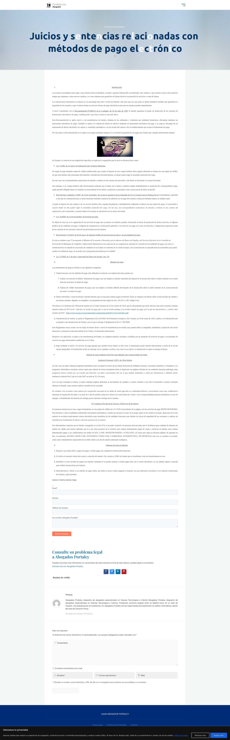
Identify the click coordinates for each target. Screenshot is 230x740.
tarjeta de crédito (62, 577)
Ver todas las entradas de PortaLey (79, 613)
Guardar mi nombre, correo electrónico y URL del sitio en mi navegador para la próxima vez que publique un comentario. (101, 682)
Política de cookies (181, 735)
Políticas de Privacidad (116, 724)
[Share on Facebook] (106, 573)
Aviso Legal (98, 724)
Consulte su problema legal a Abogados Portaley (77, 554)
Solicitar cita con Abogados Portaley (67, 566)
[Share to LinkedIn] (118, 573)
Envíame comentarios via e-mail (68, 668)
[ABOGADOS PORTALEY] (56, 4)
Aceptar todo (219, 735)
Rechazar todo (200, 735)
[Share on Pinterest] (124, 573)
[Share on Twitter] (112, 573)
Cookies (133, 724)
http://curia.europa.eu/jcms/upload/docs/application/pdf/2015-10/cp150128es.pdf (97, 313)
